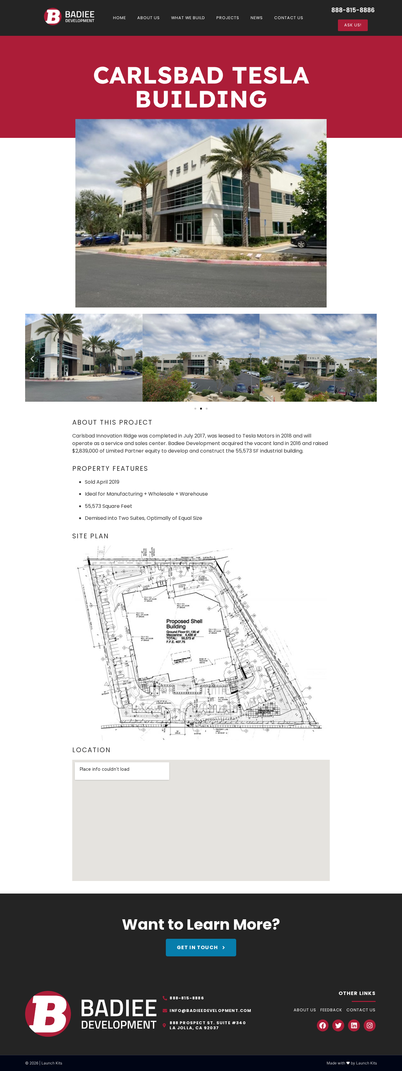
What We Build (188, 17)
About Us (148, 17)
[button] (32, 358)
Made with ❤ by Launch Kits (352, 1063)
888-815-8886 (353, 10)
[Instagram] (370, 1025)
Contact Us (288, 17)
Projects (227, 17)
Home (119, 17)
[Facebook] (323, 1025)
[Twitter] (338, 1025)
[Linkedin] (354, 1025)
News (257, 17)
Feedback (331, 1010)
